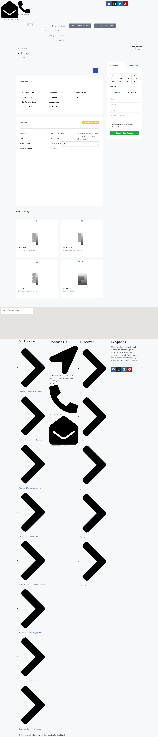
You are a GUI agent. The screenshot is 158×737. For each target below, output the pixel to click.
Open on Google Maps (91, 122)
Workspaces (60, 31)
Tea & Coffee (81, 92)
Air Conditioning (28, 92)
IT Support (53, 97)
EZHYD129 (22, 288)
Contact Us (60, 41)
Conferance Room (29, 102)
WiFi (77, 97)
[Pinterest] (125, 3)
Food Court (53, 92)
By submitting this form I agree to (122, 126)
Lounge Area (54, 102)
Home (54, 26)
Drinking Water (27, 107)
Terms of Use (116, 127)
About (62, 26)
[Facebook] (109, 3)
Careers (62, 36)
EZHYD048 (22, 248)
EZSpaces (118, 342)
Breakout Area (27, 97)
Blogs (52, 36)
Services (48, 31)
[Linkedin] (120, 3)
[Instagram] (114, 3)
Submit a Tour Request (124, 133)
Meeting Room (54, 107)
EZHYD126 (67, 288)
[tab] (95, 70)
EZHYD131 (67, 248)
